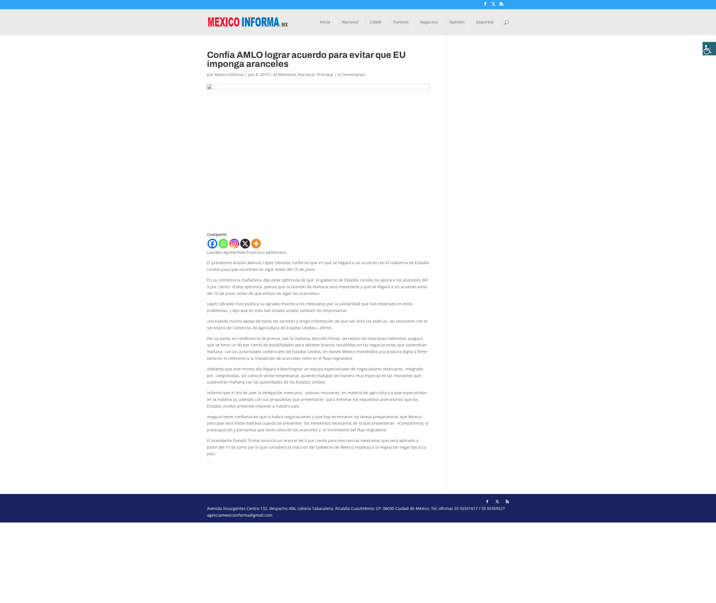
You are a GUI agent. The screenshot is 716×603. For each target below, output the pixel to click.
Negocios (429, 22)
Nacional (350, 22)
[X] (245, 244)
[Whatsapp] (223, 244)
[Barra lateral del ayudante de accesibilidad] (709, 48)
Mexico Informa (229, 74)
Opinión (457, 22)
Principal (325, 74)
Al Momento (284, 74)
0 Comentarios (351, 74)
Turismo (401, 22)
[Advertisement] (168, 561)
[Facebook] (212, 244)
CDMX (375, 22)
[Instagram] (234, 244)
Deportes (485, 22)
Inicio (325, 22)
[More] (256, 244)
